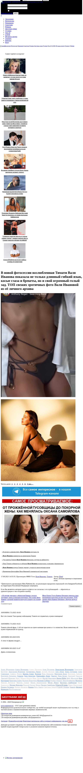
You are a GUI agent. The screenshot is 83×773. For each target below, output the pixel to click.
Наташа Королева (16, 685)
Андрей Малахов (48, 672)
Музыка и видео (11, 37)
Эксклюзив (9, 19)
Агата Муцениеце (7, 669)
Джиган (54, 676)
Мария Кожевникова (38, 683)
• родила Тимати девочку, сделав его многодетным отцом (26, 567)
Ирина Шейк (61, 678)
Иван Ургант (37, 678)
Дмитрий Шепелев (8, 678)
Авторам (4, 721)
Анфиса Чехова (16, 674)
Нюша (38, 685)
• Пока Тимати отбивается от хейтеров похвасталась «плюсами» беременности (33, 563)
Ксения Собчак (43, 680)
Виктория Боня (60, 674)
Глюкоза (20, 676)
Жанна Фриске (26, 678)
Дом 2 (17, 678)
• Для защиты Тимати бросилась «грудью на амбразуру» (25, 560)
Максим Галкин (23, 683)
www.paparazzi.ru (7, 706)
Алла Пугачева (48, 670)
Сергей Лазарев (63, 687)
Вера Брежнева (47, 674)
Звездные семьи (11, 29)
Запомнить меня (16, 11)
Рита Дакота (38, 687)
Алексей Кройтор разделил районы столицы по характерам (14, 261)
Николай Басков (29, 685)
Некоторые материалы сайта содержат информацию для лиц (47, 721)
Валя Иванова (41, 576)
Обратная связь (6, 713)
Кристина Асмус (16, 681)
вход (2, 3)
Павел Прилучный (75, 685)
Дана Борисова (29, 676)
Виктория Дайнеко (75, 674)
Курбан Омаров (56, 681)
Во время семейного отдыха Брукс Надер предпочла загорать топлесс (14, 171)
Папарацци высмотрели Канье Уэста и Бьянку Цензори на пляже (14, 193)
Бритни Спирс (28, 674)
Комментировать (75, 606)
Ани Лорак (59, 672)
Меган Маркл (53, 683)
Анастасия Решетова (17, 672)
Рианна (31, 687)
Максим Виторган (8, 683)
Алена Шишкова (35, 669)
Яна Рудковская (15, 689)
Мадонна (78, 681)
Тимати (49, 576)
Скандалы (9, 25)
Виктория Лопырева (8, 676)
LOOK (7, 35)
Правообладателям (15, 721)
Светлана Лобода (50, 687)
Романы (8, 27)
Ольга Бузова (62, 685)
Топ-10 (7, 33)
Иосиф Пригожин (49, 678)
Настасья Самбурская (68, 683)
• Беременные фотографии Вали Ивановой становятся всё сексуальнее (25, 571)
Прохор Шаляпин (21, 687)
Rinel (61, 576)
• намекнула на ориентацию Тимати (19, 556)
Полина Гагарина (7, 687)
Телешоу (8, 38)
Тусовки (8, 31)
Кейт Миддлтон (72, 678)
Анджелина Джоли (33, 672)
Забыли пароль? (7, 13)
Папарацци (9, 23)
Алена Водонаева (21, 669)
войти (16, 13)
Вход (7, 42)
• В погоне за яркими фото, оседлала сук (20, 552)
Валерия (38, 674)
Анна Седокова (71, 672)
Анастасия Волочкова (64, 669)
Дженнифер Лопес (43, 676)
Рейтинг (8, 40)
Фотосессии (9, 21)
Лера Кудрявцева (68, 681)
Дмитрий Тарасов (75, 676)
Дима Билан (62, 676)
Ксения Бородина (29, 680)
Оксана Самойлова (48, 685)
